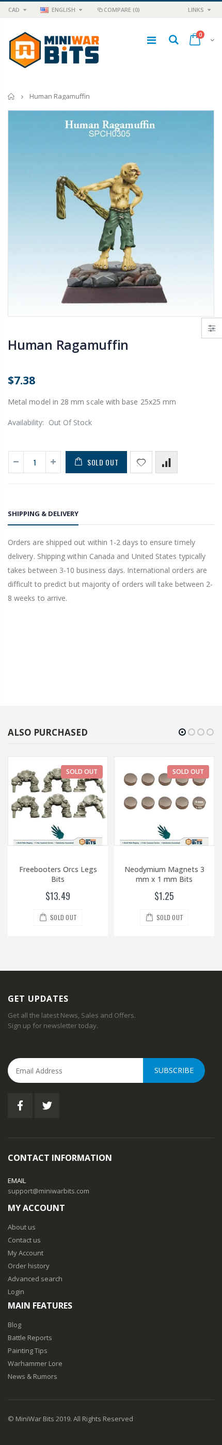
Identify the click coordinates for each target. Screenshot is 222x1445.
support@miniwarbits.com (48, 1190)
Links (196, 9)
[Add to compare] (166, 462)
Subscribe (174, 1070)
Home (11, 96)
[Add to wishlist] (141, 462)
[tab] (43, 515)
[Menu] (151, 40)
